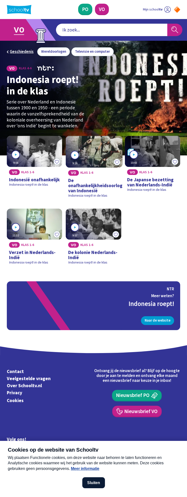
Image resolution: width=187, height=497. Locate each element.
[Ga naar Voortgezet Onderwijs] (22, 30)
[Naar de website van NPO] (177, 9)
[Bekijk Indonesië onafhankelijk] (34, 169)
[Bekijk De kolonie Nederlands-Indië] (93, 238)
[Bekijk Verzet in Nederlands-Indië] (34, 238)
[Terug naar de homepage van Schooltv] (19, 9)
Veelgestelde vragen (29, 378)
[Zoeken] (174, 30)
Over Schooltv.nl (24, 385)
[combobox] (111, 30)
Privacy (14, 392)
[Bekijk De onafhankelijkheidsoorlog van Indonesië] (93, 169)
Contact (15, 371)
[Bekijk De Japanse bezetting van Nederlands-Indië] (152, 169)
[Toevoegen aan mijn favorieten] (56, 161)
